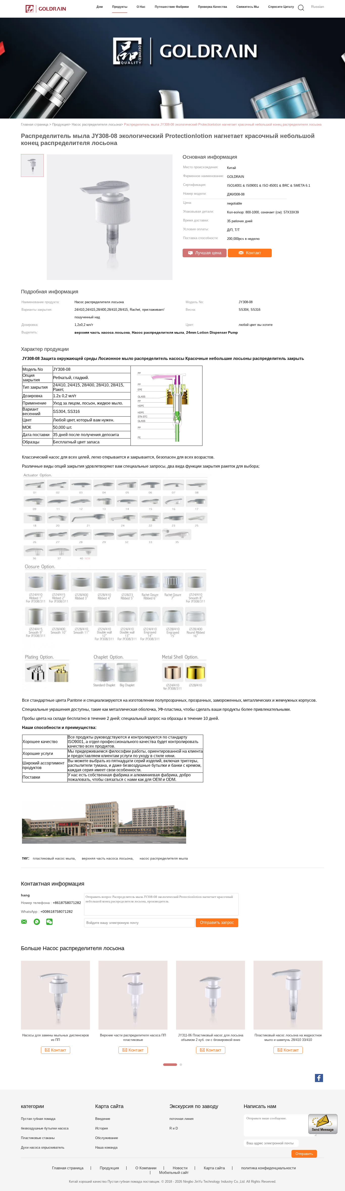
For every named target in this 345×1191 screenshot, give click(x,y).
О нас (141, 7)
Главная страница (67, 1168)
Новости (180, 1168)
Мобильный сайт (174, 1172)
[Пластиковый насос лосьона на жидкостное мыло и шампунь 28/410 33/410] (288, 994)
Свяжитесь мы (247, 7)
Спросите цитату (281, 7)
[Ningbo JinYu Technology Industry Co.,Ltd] (45, 9)
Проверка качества (212, 7)
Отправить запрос (217, 922)
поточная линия (181, 1119)
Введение (102, 1119)
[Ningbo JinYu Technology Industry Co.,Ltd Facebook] (319, 1078)
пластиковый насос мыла (54, 858)
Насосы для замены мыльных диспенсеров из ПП (55, 1037)
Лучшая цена (207, 252)
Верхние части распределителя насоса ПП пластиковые (133, 1037)
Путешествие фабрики (172, 7)
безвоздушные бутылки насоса (44, 1128)
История (101, 1128)
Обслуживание (106, 1138)
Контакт (253, 252)
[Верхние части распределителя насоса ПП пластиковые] (132, 994)
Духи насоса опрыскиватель (42, 1147)
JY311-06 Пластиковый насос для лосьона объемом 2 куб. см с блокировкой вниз (210, 1037)
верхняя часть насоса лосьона (107, 858)
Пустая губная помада (38, 1119)
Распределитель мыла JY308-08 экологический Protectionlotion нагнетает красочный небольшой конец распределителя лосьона (223, 124)
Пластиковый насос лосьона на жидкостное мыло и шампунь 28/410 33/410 (288, 1037)
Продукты (119, 7)
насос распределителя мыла (164, 858)
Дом (99, 7)
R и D (173, 1128)
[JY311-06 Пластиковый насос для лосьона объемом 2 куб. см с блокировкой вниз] (210, 994)
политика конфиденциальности (268, 1168)
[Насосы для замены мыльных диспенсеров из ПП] (55, 994)
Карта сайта (214, 1168)
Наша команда (106, 1147)
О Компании (145, 1168)
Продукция (109, 1168)
